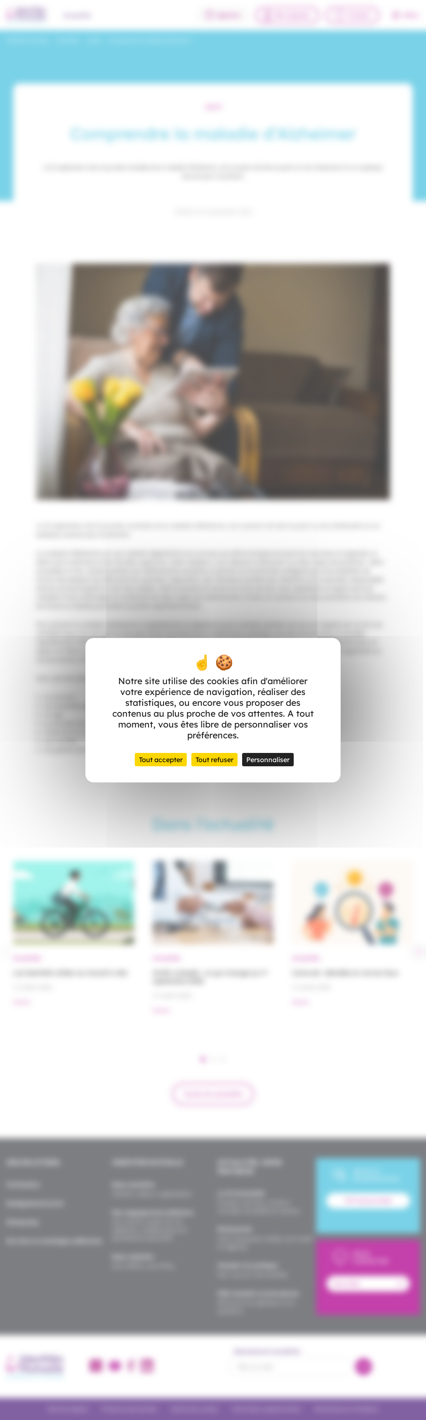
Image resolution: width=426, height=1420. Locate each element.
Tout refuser (214, 759)
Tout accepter (161, 759)
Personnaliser (268, 759)
